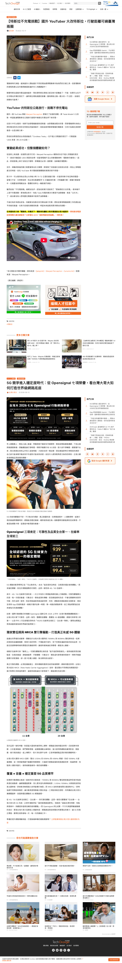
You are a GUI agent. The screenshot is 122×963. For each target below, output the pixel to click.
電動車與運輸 (11, 17)
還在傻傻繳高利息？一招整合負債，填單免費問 (60, 897)
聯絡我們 (52, 3)
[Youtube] (57, 950)
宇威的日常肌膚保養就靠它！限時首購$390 (22, 896)
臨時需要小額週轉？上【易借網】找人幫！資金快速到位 (98, 927)
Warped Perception (34, 114)
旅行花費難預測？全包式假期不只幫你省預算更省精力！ (98, 897)
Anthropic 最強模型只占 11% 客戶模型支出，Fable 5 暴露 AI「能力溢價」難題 (102, 67)
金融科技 (63, 9)
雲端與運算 (21, 378)
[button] (15, 77)
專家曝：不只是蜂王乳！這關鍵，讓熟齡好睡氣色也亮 (22, 867)
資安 (70, 9)
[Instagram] (68, 950)
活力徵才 (60, 3)
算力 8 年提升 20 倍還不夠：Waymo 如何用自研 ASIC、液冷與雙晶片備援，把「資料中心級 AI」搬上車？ (43, 343)
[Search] (99, 3)
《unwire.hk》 (69, 271)
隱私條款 (46, 945)
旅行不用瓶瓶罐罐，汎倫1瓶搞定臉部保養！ (60, 866)
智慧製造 (46, 9)
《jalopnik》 (40, 271)
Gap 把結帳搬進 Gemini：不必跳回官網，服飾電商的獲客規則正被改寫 (102, 51)
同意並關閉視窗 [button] (114, 959)
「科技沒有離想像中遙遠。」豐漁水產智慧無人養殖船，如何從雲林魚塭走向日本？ (102, 59)
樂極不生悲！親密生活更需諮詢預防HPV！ (98, 866)
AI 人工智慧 (27, 9)
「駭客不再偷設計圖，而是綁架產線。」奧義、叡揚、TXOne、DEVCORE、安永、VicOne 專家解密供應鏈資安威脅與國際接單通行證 (102, 77)
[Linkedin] (61, 950)
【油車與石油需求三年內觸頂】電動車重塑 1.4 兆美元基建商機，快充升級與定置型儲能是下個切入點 (99, 343)
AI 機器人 (37, 9)
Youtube (44, 3)
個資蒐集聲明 (97, 131)
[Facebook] (53, 950)
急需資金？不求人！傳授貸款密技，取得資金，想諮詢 (60, 927)
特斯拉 (10, 324)
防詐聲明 (67, 3)
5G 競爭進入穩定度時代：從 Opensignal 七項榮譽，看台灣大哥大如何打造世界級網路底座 (102, 44)
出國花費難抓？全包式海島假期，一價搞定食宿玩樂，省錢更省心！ (22, 927)
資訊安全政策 (54, 945)
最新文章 (17, 9)
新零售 (55, 9)
